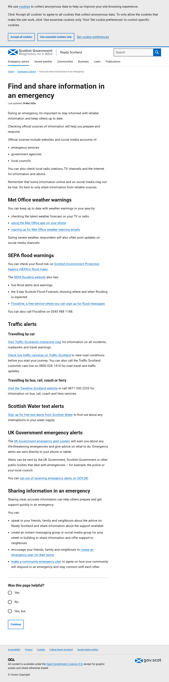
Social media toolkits (87, 649)
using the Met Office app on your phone (38, 223)
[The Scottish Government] (148, 660)
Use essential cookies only (56, 37)
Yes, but (20, 611)
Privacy (29, 649)
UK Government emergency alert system (42, 441)
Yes (17, 593)
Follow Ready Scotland (61, 649)
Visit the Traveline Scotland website (33, 388)
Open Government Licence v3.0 (64, 664)
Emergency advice (26, 71)
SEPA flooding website (30, 277)
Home (11, 71)
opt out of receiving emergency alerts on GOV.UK (54, 478)
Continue (16, 624)
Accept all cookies (21, 37)
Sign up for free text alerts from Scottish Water (40, 415)
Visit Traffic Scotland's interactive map (34, 342)
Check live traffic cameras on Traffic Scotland (39, 355)
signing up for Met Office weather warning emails (45, 229)
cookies (24, 6)
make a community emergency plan (36, 561)
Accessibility (14, 649)
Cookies (41, 649)
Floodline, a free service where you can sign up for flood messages (58, 304)
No (17, 602)
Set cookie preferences (93, 37)
